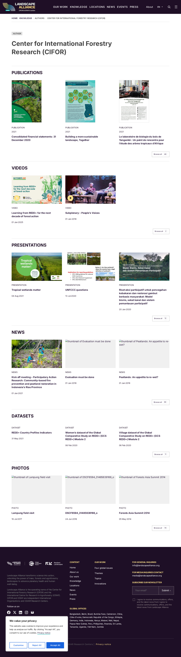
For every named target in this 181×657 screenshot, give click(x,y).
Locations (74, 585)
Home (73, 567)
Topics (98, 578)
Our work (74, 576)
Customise (18, 645)
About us (74, 572)
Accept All (55, 645)
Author (17, 33)
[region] (37, 633)
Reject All (36, 645)
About (149, 6)
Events (73, 594)
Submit (165, 590)
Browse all (160, 154)
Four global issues (104, 568)
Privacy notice (43, 633)
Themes (99, 573)
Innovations (100, 583)
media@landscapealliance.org (147, 575)
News (72, 590)
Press (72, 599)
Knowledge (25, 18)
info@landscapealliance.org (145, 565)
